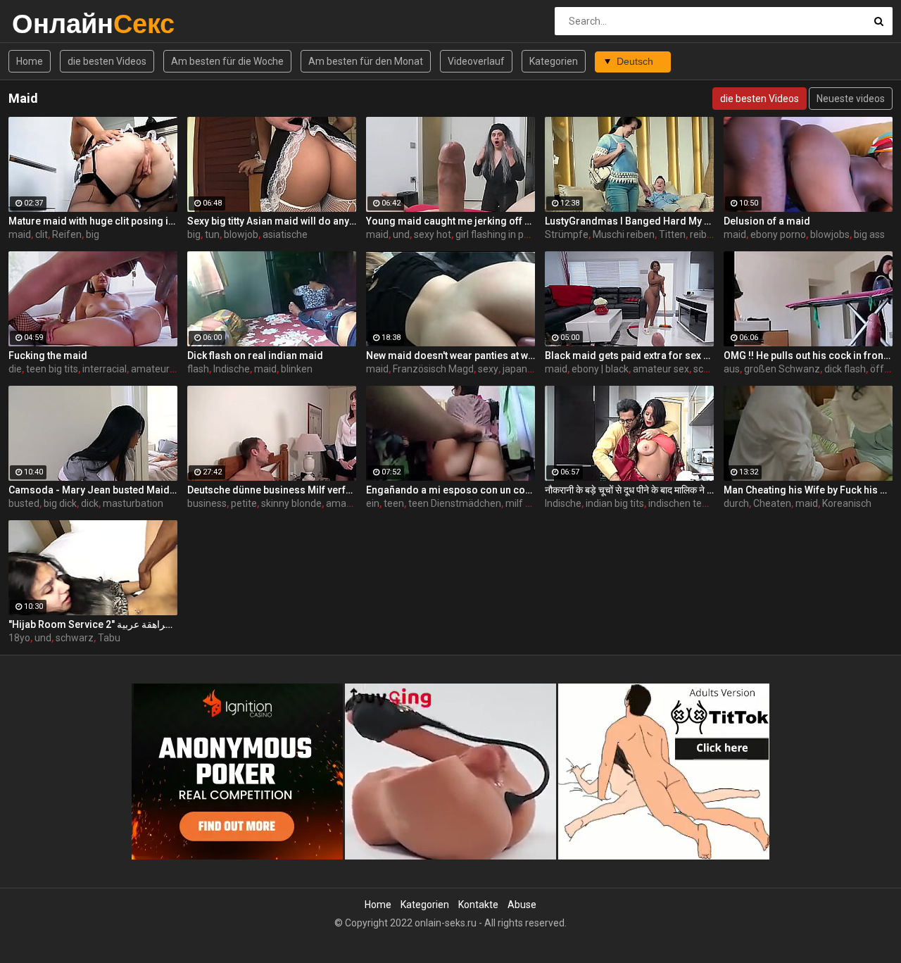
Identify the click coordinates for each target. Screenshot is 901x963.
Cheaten (772, 503)
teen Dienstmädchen (454, 503)
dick (90, 503)
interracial (104, 368)
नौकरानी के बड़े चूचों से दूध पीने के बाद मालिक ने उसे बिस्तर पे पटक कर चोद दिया (629, 490)
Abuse (522, 904)
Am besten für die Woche (227, 61)
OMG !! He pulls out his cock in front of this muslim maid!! (808, 355)
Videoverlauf (476, 61)
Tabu (109, 637)
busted (23, 503)
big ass (869, 234)
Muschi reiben (624, 234)
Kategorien (553, 61)
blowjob (241, 234)
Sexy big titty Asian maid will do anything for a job (271, 221)
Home (29, 61)
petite (244, 503)
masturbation (133, 503)
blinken (297, 368)
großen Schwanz (782, 368)
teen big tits (52, 368)
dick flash (845, 368)
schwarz (75, 637)
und (401, 234)
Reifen (67, 234)
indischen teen (680, 503)
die (15, 368)
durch (736, 503)
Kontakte (478, 904)
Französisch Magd (433, 368)
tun (212, 234)
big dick (60, 503)
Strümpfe (566, 234)
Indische (231, 368)
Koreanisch (846, 503)
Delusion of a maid (767, 221)
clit (41, 234)
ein (372, 503)
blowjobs (830, 234)
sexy (488, 368)
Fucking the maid (47, 355)
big (92, 234)
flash (198, 368)
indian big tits (615, 503)
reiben (704, 234)
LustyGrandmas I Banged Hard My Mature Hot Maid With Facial (629, 221)
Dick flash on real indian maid (255, 355)
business (207, 503)
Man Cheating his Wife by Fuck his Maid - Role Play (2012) (808, 490)
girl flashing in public (499, 234)
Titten (672, 234)
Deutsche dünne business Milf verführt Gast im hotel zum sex (271, 490)
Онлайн (49, 23)
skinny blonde (291, 503)
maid (19, 234)
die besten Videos (107, 61)
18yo (19, 637)
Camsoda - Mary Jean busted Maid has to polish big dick (92, 490)
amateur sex (661, 368)
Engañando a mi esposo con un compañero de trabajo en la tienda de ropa (450, 490)
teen (394, 503)
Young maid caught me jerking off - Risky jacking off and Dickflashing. (450, 221)
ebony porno (778, 234)
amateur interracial (173, 368)
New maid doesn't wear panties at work (450, 355)
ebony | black (600, 368)
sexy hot (432, 234)
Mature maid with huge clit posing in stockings (92, 221)
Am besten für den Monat (365, 61)
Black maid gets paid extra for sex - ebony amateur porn (629, 355)
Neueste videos (851, 98)
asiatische (285, 234)
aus (732, 368)
